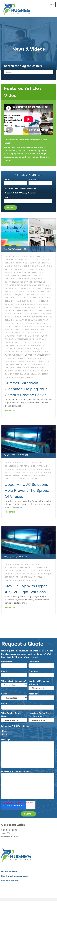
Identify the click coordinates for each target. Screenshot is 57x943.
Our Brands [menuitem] (6, 891)
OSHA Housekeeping (26, 263)
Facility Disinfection (40, 326)
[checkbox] (28, 192)
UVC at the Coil (24, 320)
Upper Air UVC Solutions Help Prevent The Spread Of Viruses (27, 490)
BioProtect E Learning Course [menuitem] (14, 888)
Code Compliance (28, 307)
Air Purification (24, 377)
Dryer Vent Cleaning (27, 345)
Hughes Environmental (27, 282)
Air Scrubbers (35, 352)
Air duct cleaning (27, 285)
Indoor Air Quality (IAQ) (18, 361)
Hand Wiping (31, 349)
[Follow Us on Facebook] (15, 863)
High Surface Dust (27, 311)
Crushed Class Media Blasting (31, 371)
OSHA (22, 295)
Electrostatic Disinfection (19, 330)
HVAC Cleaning (24, 298)
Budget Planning (14, 314)
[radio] (8, 192)
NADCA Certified (33, 260)
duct (40, 272)
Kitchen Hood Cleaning (17, 317)
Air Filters (21, 352)
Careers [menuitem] (4, 885)
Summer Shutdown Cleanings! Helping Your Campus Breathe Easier (26, 389)
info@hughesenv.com (18, 876)
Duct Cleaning (13, 257)
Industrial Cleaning (16, 276)
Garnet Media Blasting (17, 374)
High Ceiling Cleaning (31, 323)
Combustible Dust (25, 279)
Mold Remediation (31, 266)
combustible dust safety (32, 291)
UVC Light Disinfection (34, 257)
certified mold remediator (28, 288)
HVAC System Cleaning (28, 301)
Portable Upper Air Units (30, 358)
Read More (10, 410)
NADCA (41, 285)
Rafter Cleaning (28, 272)
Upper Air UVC (33, 355)
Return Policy (7, 841)
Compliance (44, 311)
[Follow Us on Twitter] (42, 863)
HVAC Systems (35, 304)
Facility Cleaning (14, 260)
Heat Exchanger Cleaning (38, 314)
